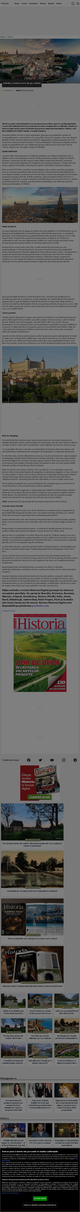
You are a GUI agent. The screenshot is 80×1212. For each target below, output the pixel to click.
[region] (40, 1180)
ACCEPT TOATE (40, 1198)
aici (57, 1170)
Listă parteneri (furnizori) (10, 1193)
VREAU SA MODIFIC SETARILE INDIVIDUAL (40, 1205)
